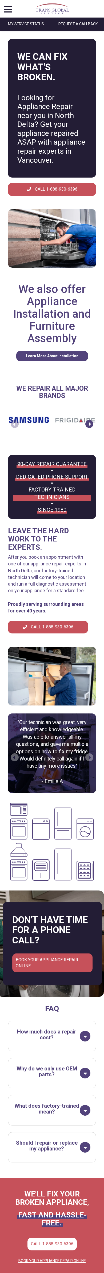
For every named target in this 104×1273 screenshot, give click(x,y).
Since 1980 (52, 510)
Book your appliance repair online (47, 962)
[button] (89, 424)
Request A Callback (78, 24)
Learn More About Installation (52, 356)
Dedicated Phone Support (52, 477)
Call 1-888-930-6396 (55, 189)
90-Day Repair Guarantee (52, 464)
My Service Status (26, 24)
